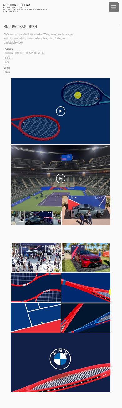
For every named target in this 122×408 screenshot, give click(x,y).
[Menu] (114, 7)
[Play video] (60, 111)
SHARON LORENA (17, 5)
